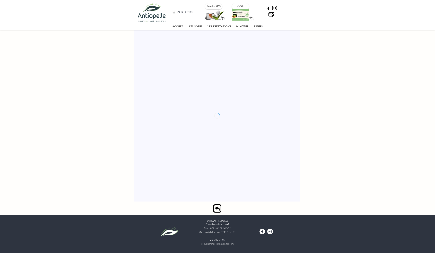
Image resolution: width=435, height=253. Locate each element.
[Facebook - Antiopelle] (268, 8)
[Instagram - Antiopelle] (274, 8)
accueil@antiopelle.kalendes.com (217, 244)
